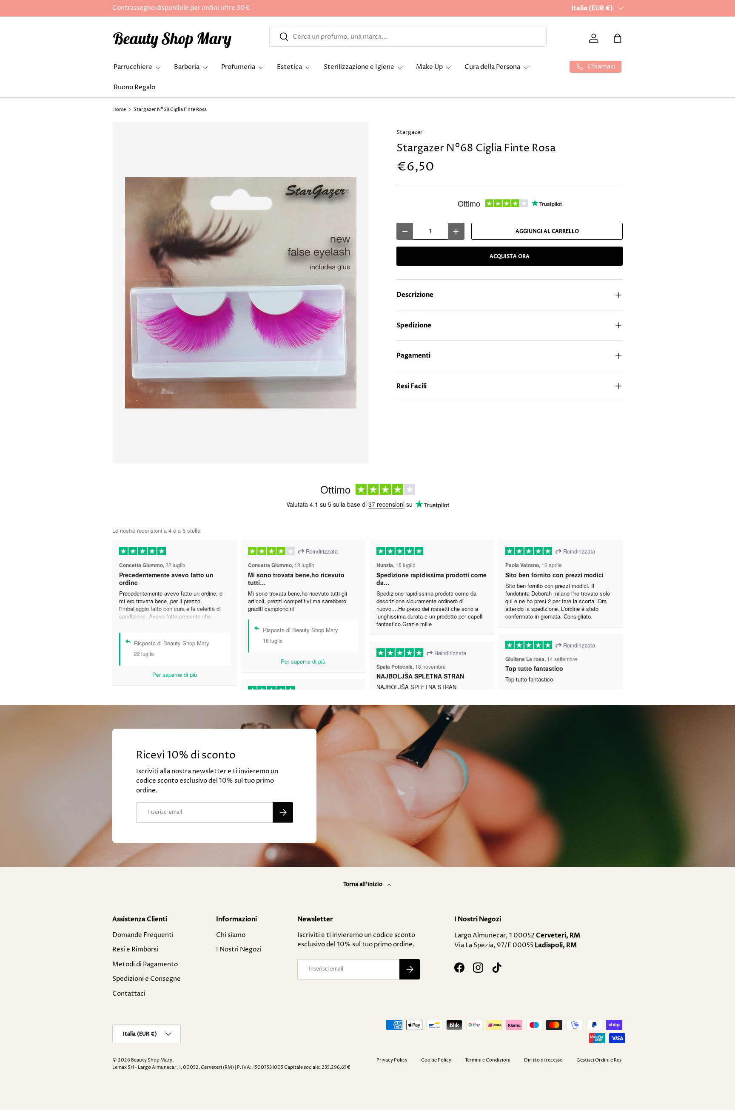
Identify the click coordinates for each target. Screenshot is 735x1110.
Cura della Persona (492, 66)
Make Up (429, 66)
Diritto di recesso (543, 1060)
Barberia (186, 66)
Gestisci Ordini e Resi (599, 1060)
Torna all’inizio (363, 884)
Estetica (289, 66)
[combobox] (408, 36)
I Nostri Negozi (239, 949)
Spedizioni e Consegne (146, 978)
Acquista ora (510, 256)
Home (119, 109)
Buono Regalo (134, 87)
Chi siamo (230, 935)
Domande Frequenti (143, 935)
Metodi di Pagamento (145, 964)
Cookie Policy (436, 1060)
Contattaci (128, 993)
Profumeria (238, 66)
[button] (617, 38)
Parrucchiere (133, 66)
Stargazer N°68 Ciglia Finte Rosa (170, 109)
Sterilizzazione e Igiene (359, 66)
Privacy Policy (391, 1060)
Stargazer (409, 132)
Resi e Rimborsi (135, 949)
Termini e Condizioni (487, 1060)
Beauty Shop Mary (151, 1060)
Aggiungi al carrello (547, 231)
